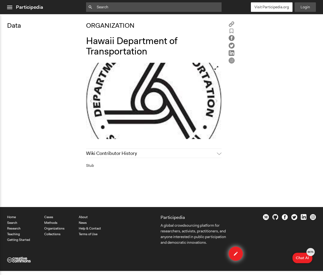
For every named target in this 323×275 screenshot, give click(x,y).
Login (305, 7)
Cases (48, 217)
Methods (50, 223)
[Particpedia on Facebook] (285, 219)
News (83, 223)
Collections (52, 234)
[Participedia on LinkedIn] (303, 218)
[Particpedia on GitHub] (275, 218)
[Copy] (231, 25)
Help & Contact (90, 228)
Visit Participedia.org (271, 7)
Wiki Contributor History (111, 153)
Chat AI (304, 256)
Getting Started (18, 240)
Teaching (13, 234)
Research (14, 228)
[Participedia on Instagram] (313, 219)
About (83, 217)
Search (12, 223)
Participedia (29, 7)
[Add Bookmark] (231, 32)
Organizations (54, 228)
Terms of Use (88, 234)
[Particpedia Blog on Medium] (266, 219)
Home (11, 217)
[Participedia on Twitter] (294, 219)
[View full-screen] (216, 68)
